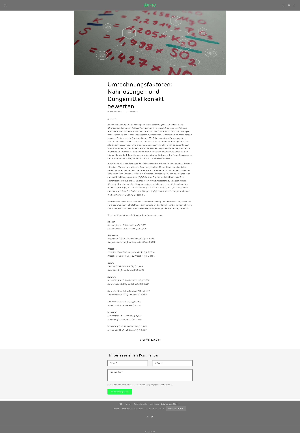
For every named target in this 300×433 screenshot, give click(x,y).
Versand (128, 404)
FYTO (153, 432)
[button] (5, 5)
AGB (120, 404)
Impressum (154, 404)
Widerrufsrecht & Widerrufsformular (128, 408)
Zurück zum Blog (152, 339)
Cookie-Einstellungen (155, 408)
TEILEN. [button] (113, 119)
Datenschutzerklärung (170, 404)
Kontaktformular (140, 404)
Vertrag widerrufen (176, 408)
